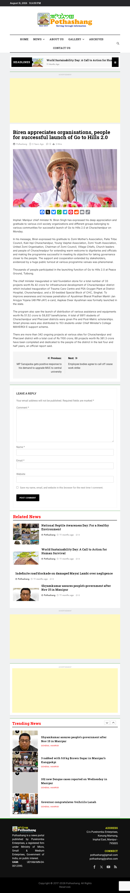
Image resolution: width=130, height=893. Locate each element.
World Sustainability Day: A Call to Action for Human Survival (78, 60)
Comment (22, 407)
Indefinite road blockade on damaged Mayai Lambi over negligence (64, 573)
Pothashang (21, 144)
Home (24, 39)
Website (20, 474)
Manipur (54, 745)
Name (20, 447)
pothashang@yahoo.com (104, 858)
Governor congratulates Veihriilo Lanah (68, 802)
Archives (96, 39)
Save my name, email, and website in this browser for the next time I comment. (61, 487)
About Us (56, 39)
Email (20, 460)
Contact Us (61, 48)
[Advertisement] (65, 100)
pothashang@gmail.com (104, 854)
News (37, 39)
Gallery (74, 39)
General (45, 745)
